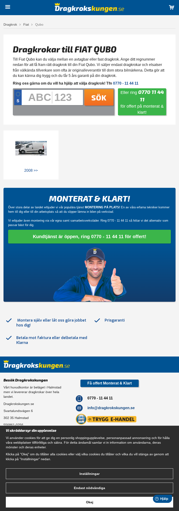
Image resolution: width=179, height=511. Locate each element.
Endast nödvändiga (89, 488)
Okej (89, 502)
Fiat (26, 24)
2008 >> (31, 170)
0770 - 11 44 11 (117, 220)
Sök (99, 97)
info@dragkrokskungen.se (111, 408)
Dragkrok (10, 24)
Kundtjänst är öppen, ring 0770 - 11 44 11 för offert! (89, 236)
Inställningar (89, 474)
